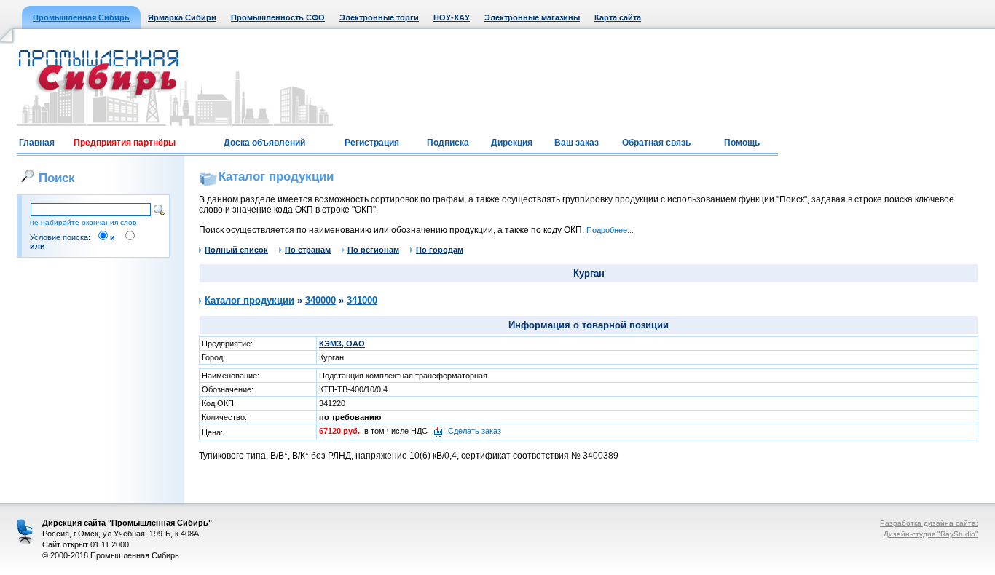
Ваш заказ (576, 143)
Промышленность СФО (278, 17)
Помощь (742, 143)
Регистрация (372, 143)
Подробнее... (610, 230)
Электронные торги (379, 17)
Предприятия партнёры (125, 143)
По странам (308, 249)
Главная (37, 143)
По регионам (373, 249)
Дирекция (511, 143)
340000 (320, 300)
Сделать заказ (474, 431)
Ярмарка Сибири (182, 17)
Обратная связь (656, 143)
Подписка (448, 143)
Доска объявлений (264, 143)
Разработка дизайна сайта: (929, 523)
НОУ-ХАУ (451, 17)
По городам (439, 249)
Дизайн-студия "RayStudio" (931, 534)
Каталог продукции (249, 300)
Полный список (236, 249)
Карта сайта (617, 17)
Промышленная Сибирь (81, 17)
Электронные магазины (532, 17)
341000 (362, 300)
